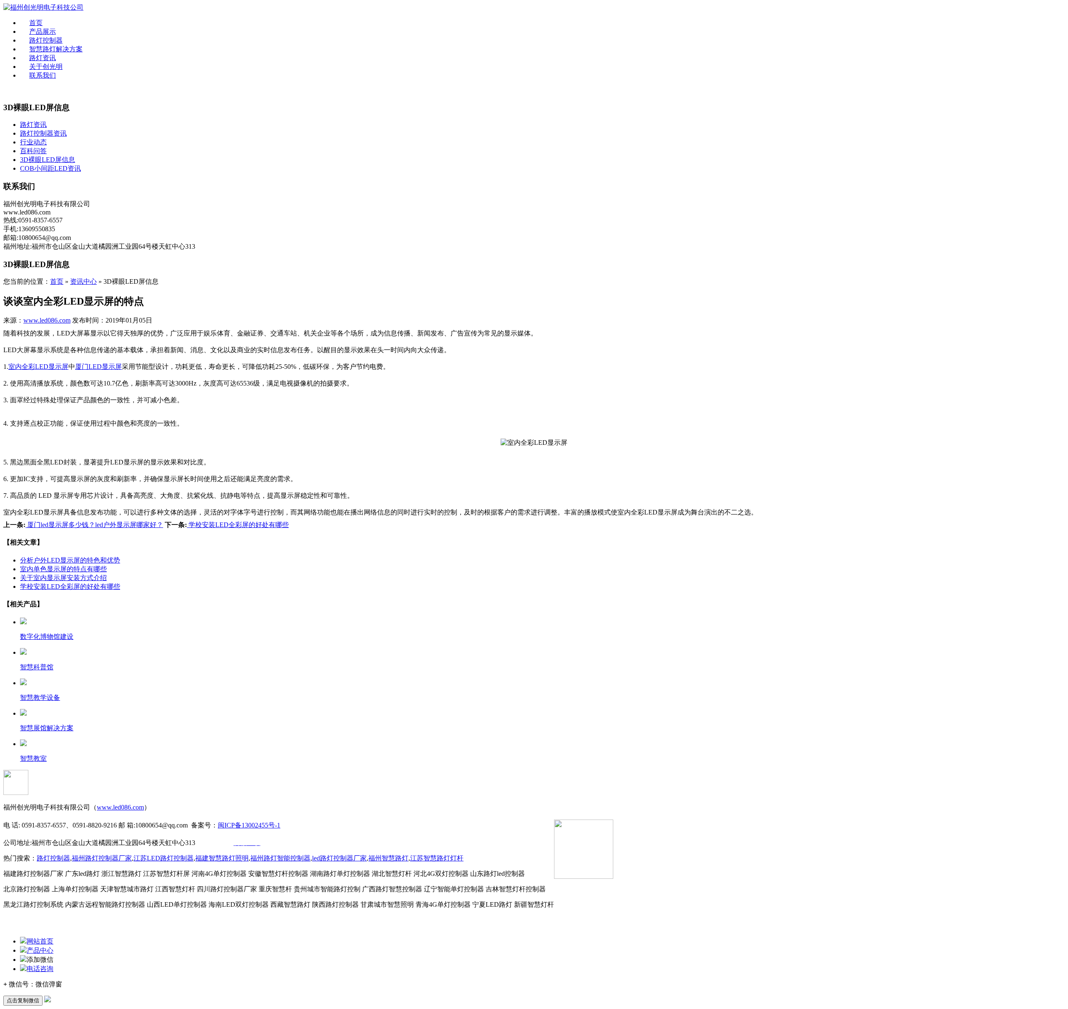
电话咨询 (40, 968)
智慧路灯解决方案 (56, 49)
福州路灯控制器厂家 (102, 858)
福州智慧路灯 (388, 858)
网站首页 (40, 941)
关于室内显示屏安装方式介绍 (63, 577)
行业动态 (33, 142)
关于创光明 (46, 66)
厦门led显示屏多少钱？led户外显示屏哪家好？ (94, 524)
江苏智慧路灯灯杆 (436, 858)
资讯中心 (83, 281)
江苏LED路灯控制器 (164, 858)
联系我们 (42, 75)
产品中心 (40, 950)
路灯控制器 (46, 40)
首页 (36, 22)
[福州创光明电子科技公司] (43, 7)
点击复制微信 (23, 1000)
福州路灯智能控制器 (280, 858)
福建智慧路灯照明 (222, 858)
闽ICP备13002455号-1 (249, 825)
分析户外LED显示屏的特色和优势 (70, 560)
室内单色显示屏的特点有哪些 (63, 569)
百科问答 (33, 150)
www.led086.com (47, 320)
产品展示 (42, 31)
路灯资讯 (42, 57)
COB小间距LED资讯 (50, 168)
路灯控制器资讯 (43, 133)
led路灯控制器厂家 (339, 858)
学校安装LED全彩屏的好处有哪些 (238, 524)
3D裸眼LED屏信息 (47, 159)
